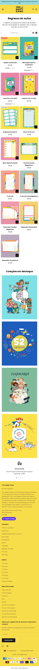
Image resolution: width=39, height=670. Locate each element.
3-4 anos (5, 563)
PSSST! (4, 543)
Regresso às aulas (7, 549)
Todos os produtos (8, 528)
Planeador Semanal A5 (29, 227)
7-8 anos (5, 569)
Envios (4, 602)
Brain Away (5, 537)
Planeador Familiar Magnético (10, 228)
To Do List (10, 196)
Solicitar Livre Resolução (9, 617)
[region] (19, 468)
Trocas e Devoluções (8, 608)
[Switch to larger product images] (33, 33)
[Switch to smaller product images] (36, 33)
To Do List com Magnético (29, 196)
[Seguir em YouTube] (7, 646)
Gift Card (5, 555)
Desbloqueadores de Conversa (12, 534)
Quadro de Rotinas (10, 63)
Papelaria (5, 546)
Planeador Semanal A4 (10, 260)
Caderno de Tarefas (29, 98)
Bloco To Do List (28, 132)
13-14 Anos (5, 578)
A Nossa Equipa (6, 593)
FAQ (3, 599)
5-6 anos (5, 566)
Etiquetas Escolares (10, 132)
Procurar (4, 552)
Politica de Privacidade (9, 611)
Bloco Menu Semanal (10, 163)
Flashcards (5, 531)
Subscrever (8, 640)
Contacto (5, 596)
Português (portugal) (27, 650)
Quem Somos (6, 590)
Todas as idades (7, 581)
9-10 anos (5, 572)
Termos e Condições (8, 605)
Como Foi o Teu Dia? (10, 98)
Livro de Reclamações (9, 614)
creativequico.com (23, 668)
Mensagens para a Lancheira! (28, 64)
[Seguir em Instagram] (3, 646)
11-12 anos (5, 575)
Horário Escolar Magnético (28, 164)
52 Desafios (5, 540)
